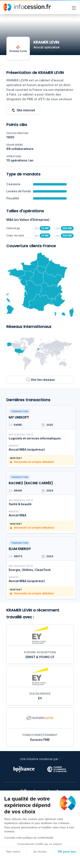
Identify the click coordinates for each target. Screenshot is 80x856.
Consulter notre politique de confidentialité (28, 837)
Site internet (26, 110)
